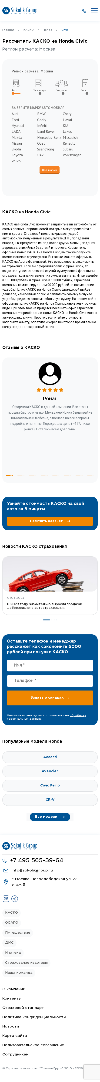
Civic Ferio (50, 785)
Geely (41, 119)
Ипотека (13, 953)
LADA (16, 131)
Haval (67, 119)
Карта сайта (14, 1036)
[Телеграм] (14, 901)
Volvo (16, 161)
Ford (15, 119)
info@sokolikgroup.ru (32, 870)
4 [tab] (44, 475)
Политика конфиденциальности (34, 1017)
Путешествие (17, 933)
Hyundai (18, 125)
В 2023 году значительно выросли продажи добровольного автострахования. (44, 606)
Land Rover (46, 131)
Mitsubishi (70, 137)
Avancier (50, 771)
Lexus (67, 131)
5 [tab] (55, 475)
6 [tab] (67, 475)
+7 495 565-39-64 (36, 861)
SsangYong (45, 149)
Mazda (17, 137)
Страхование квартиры (26, 963)
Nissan (17, 143)
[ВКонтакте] (6, 901)
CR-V (50, 800)
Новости (10, 1026)
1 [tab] (9, 475)
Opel (41, 143)
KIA (65, 125)
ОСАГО (11, 923)
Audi (15, 113)
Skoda (16, 149)
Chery (67, 113)
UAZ (40, 155)
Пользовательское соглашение (33, 1045)
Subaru (68, 149)
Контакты (11, 998)
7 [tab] (79, 475)
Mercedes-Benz (49, 137)
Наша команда (19, 973)
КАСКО (11, 913)
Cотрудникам (15, 1054)
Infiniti (42, 125)
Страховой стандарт (23, 1008)
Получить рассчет (46, 521)
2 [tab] (20, 475)
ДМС (9, 943)
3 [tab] (32, 475)
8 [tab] (90, 475)
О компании (13, 989)
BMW (41, 113)
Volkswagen (72, 155)
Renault (69, 143)
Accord (50, 757)
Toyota (17, 155)
